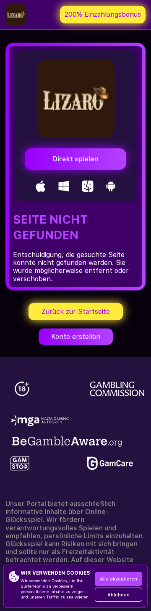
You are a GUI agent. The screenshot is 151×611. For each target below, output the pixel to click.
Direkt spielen (75, 159)
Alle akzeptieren (118, 579)
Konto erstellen (75, 337)
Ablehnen (118, 595)
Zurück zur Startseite (76, 312)
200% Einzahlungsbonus (103, 14)
